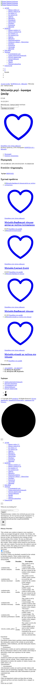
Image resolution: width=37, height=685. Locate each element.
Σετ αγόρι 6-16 (12, 15)
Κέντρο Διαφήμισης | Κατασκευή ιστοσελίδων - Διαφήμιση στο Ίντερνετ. (18, 400)
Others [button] (3, 675)
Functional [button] (4, 637)
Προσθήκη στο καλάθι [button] (15, 229)
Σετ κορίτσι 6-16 (13, 35)
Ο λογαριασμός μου (14, 54)
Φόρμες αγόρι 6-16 (14, 11)
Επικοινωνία (8, 65)
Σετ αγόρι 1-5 (12, 13)
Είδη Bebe (8, 50)
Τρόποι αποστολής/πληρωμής (17, 55)
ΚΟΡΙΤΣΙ (7, 28)
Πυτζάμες (11, 23)
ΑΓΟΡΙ (7, 8)
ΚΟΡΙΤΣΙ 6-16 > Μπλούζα (19, 84)
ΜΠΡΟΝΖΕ (10, 173)
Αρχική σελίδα (5, 84)
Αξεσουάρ (11, 47)
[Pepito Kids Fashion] (6, 395)
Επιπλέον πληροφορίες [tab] (11, 156)
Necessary (6, 551)
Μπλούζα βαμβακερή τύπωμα (19, 311)
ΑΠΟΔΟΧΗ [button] (5, 519)
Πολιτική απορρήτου (14, 64)
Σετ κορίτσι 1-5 (13, 33)
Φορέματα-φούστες (14, 40)
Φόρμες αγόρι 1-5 (13, 10)
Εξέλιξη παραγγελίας (14, 57)
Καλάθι (10, 60)
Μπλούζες (11, 18)
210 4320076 (9, 368)
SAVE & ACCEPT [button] (6, 683)
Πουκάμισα (11, 20)
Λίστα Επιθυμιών (13, 59)
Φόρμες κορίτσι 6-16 (14, 32)
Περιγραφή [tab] (8, 154)
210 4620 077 (18, 368)
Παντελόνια (11, 21)
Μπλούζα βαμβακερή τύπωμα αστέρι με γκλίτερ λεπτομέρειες (20, 223)
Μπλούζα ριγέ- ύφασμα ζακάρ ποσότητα (13, 104)
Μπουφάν (11, 27)
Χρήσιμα (7, 52)
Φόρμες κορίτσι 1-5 (14, 30)
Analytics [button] (3, 654)
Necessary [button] (4, 549)
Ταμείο (10, 62)
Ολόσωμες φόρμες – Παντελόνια (18, 42)
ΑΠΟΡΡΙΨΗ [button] (25, 519)
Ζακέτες (10, 16)
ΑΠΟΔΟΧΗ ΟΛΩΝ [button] (15, 519)
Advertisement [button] (5, 664)
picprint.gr (15, 398)
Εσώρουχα (11, 25)
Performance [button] (4, 645)
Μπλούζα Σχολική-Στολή (17, 268)
